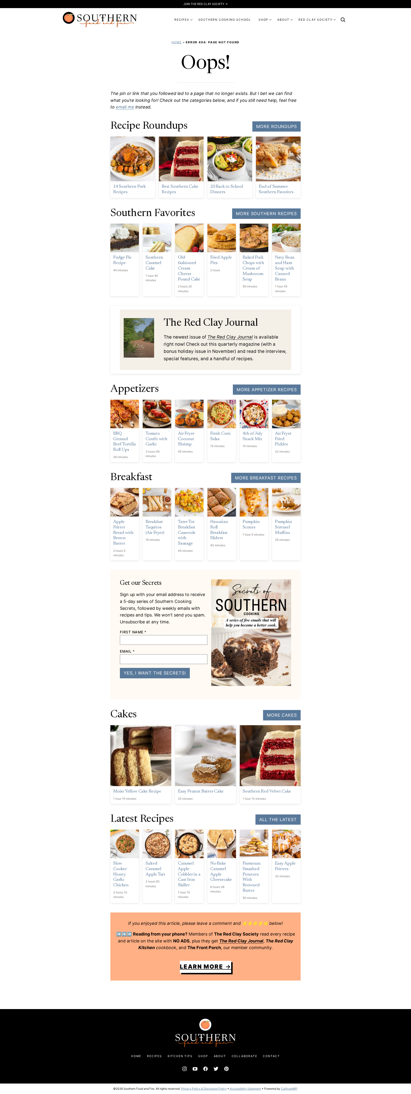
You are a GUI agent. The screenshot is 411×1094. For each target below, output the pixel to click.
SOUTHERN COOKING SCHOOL (224, 19)
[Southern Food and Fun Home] (100, 19)
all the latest (278, 819)
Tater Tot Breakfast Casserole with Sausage (187, 533)
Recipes (154, 1056)
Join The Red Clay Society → (205, 4)
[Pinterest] (226, 1069)
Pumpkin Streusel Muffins (283, 527)
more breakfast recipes (266, 477)
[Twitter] (216, 1069)
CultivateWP (289, 1088)
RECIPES (181, 19)
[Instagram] (184, 1069)
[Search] (343, 20)
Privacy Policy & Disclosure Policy (204, 1088)
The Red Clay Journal (230, 337)
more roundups (276, 126)
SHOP (263, 19)
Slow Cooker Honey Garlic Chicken (121, 874)
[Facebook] (205, 1069)
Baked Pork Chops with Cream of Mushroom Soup (253, 268)
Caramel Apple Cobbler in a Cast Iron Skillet (189, 874)
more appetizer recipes (267, 389)
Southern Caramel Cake (154, 263)
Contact (271, 1056)
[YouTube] (195, 1069)
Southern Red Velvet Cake (267, 791)
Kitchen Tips (180, 1056)
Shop (203, 1056)
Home (176, 42)
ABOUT (283, 19)
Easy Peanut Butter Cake (201, 791)
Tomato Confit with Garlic (156, 439)
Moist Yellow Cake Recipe (137, 791)
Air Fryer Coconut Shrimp (186, 439)
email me (125, 106)
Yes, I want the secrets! (155, 672)
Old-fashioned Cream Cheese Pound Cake (189, 268)
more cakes (282, 715)
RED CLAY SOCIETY (315, 19)
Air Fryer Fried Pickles (283, 439)
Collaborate (244, 1056)
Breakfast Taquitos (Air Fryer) (155, 527)
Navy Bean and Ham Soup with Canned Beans (284, 268)
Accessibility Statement (245, 1088)
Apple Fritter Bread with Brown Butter (123, 533)
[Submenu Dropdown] (191, 19)
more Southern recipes (266, 213)
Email (127, 651)
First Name (133, 632)
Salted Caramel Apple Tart (155, 869)
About (220, 1056)
